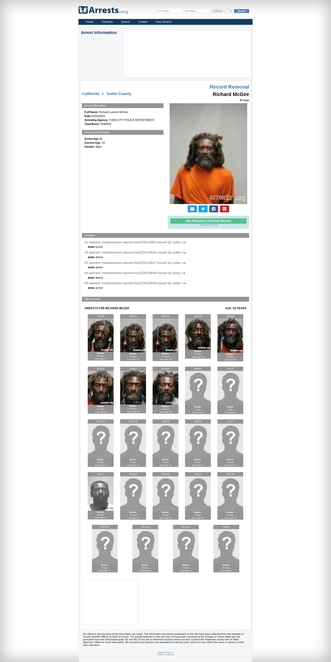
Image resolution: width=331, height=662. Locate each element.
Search (125, 21)
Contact (143, 21)
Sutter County (119, 94)
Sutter (101, 353)
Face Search (164, 21)
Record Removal (229, 87)
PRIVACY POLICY (165, 652)
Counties (107, 21)
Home (89, 21)
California (90, 94)
